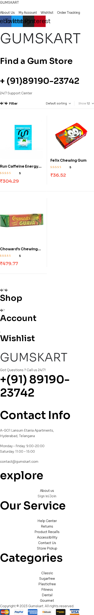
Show (82, 103)
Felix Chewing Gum (68, 160)
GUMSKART (9, 2)
